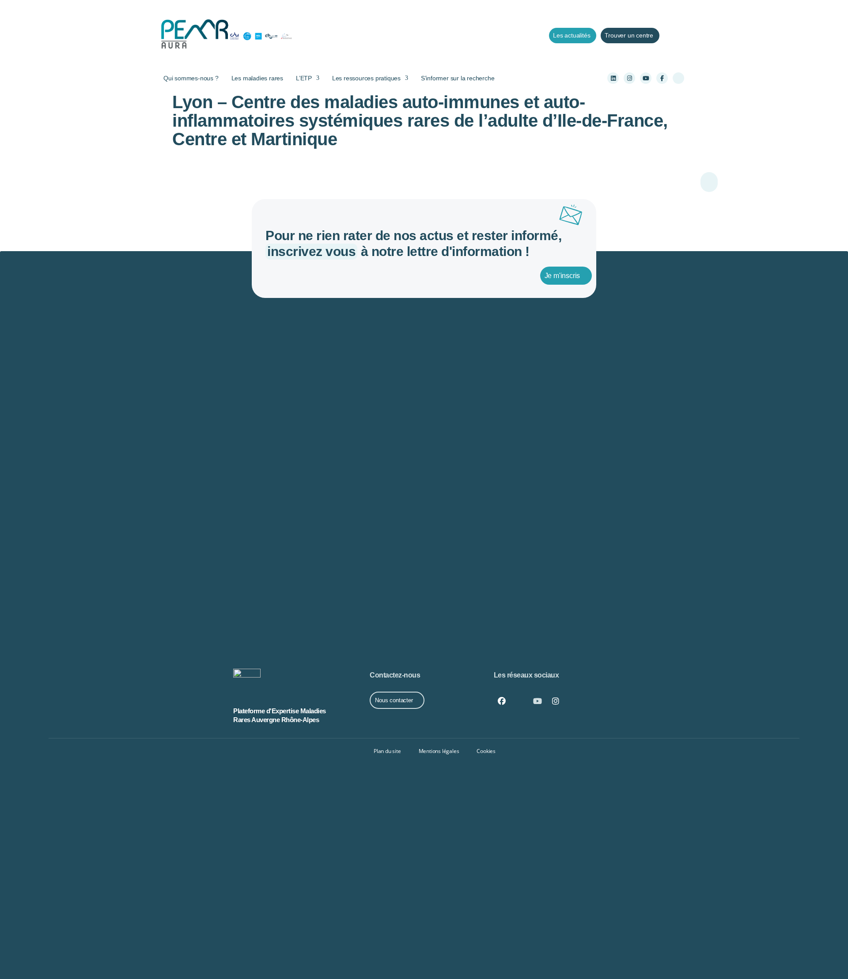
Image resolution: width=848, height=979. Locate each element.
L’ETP (304, 78)
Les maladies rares (257, 78)
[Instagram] (629, 78)
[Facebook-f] (662, 78)
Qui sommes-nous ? (191, 78)
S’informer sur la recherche (458, 78)
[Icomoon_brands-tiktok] (678, 78)
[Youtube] (645, 78)
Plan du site (387, 751)
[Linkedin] (613, 78)
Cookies (486, 751)
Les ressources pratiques (366, 78)
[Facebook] (502, 701)
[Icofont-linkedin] (519, 701)
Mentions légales (439, 751)
